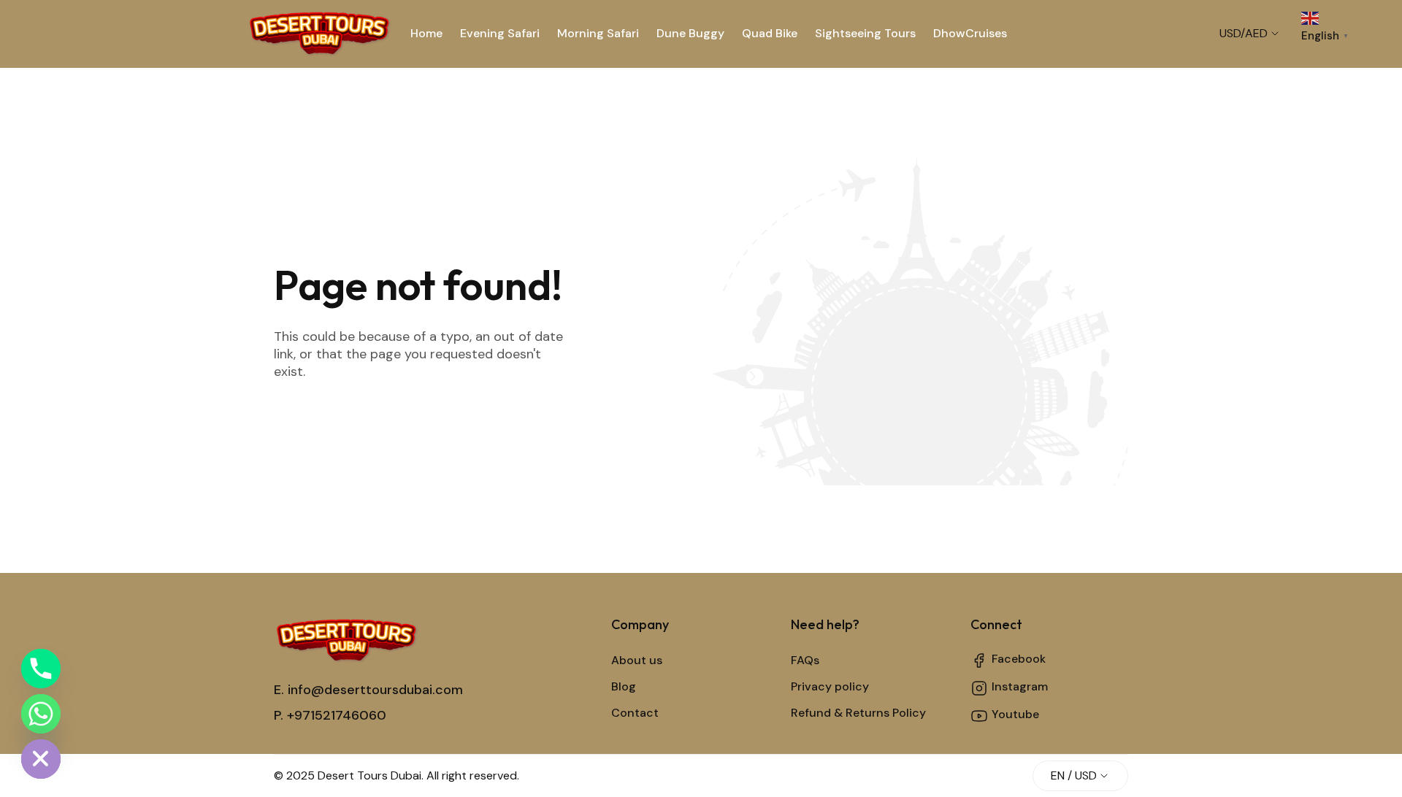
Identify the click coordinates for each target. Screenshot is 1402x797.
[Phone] (41, 668)
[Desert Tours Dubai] (320, 33)
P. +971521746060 (330, 715)
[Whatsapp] (41, 714)
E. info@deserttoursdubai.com (368, 689)
